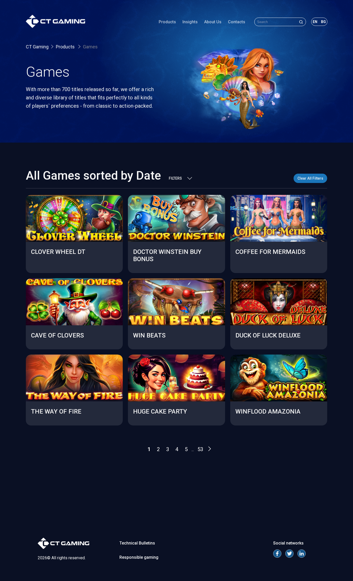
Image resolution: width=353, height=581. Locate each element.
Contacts (236, 21)
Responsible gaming (138, 557)
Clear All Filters (310, 178)
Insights (190, 21)
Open (74, 250)
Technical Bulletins (137, 543)
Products (167, 21)
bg (323, 22)
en (315, 22)
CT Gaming (37, 46)
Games (90, 46)
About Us (212, 21)
